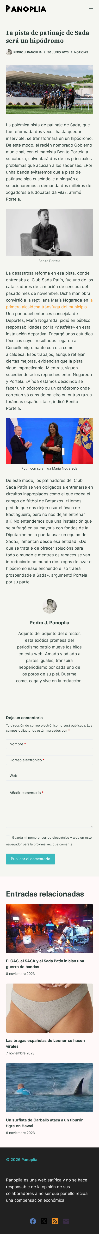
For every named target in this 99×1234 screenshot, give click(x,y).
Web (13, 775)
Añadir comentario (26, 792)
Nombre (18, 744)
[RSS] (55, 1221)
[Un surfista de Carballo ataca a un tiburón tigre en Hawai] (49, 1087)
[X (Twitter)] (44, 1221)
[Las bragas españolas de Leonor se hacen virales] (49, 1008)
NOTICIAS (81, 52)
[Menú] (91, 8)
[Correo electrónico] (66, 1221)
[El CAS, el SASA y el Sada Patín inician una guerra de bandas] (49, 928)
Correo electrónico (27, 760)
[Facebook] (33, 1221)
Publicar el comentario (30, 858)
